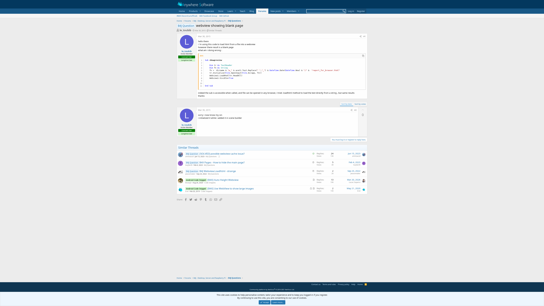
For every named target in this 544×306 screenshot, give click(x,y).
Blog (251, 11)
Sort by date (346, 104)
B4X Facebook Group (208, 16)
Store (220, 11)
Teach (242, 11)
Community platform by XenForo (272, 289)
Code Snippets (210, 182)
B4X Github (224, 16)
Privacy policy (343, 284)
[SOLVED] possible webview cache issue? (222, 153)
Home (182, 11)
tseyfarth (188, 165)
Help (353, 284)
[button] (194, 11)
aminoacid (189, 156)
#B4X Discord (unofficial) (187, 16)
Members (291, 11)
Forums (262, 11)
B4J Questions (211, 156)
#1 (364, 36)
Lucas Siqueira (354, 182)
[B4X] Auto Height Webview (222, 179)
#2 (355, 110)
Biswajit (188, 182)
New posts (275, 11)
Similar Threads (215, 30)
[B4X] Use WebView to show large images (230, 188)
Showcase (209, 11)
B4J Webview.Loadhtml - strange (217, 171)
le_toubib (185, 30)
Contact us (315, 284)
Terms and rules (329, 284)
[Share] (360, 36)
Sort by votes (360, 104)
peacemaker (190, 174)
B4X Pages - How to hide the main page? (222, 162)
